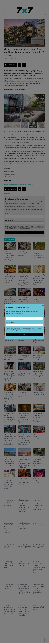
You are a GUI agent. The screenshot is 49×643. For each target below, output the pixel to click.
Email (7, 315)
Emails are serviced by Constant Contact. (31, 330)
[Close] (43, 305)
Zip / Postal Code (10, 322)
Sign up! (24, 334)
